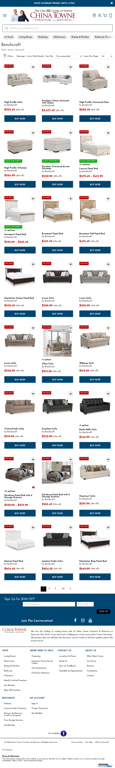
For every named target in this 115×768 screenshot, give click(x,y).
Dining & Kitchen (80, 37)
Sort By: (49, 56)
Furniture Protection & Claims (42, 662)
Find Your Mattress (41, 673)
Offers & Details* (102, 742)
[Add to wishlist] (33, 67)
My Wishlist (37, 713)
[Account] (100, 15)
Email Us (63, 661)
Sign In (35, 704)
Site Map (89, 742)
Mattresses (59, 37)
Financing (36, 656)
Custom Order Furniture (15, 708)
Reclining (42, 37)
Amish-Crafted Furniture (15, 680)
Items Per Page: (91, 56)
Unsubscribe (9, 725)
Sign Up (103, 611)
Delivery (7, 704)
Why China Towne (95, 656)
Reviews (90, 666)
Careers (90, 676)
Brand (10, 50)
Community (92, 671)
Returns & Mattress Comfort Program (13, 714)
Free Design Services (13, 720)
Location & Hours (67, 656)
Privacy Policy (77, 742)
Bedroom (8, 671)
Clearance (8, 676)
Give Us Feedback (67, 666)
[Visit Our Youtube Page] (90, 621)
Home (3, 50)
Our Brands (9, 685)
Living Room (25, 37)
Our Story (91, 661)
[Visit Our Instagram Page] (83, 621)
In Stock (9, 37)
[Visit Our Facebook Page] (75, 621)
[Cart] (105, 15)
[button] (4, 15)
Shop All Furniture (12, 690)
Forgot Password (39, 708)
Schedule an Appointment (71, 671)
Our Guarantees (39, 668)
